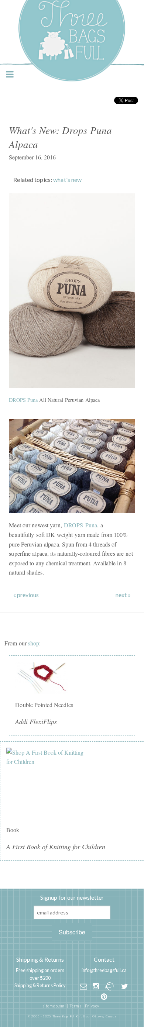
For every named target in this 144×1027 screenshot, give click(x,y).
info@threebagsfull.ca (104, 970)
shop (33, 643)
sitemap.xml (54, 1005)
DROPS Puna (23, 399)
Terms (75, 1005)
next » (123, 595)
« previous (26, 595)
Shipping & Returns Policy (40, 985)
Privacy (92, 1005)
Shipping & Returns (40, 959)
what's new (67, 179)
